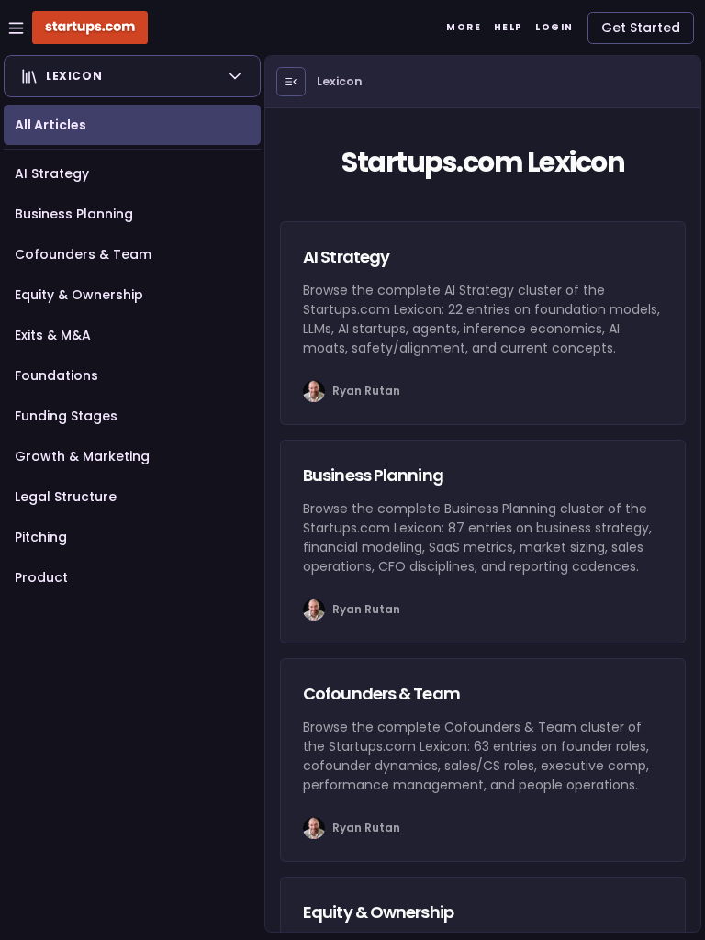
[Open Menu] (291, 81)
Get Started (640, 27)
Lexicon (340, 81)
